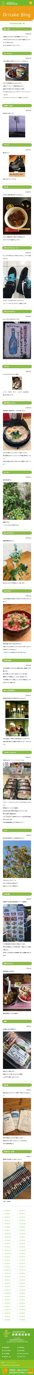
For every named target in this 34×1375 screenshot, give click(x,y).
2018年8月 (22, 1313)
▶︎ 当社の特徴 (6, 1350)
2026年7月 (22, 1210)
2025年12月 (7, 1224)
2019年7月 (22, 1296)
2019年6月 (7, 1300)
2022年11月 (22, 1233)
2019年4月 (7, 1303)
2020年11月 (22, 1270)
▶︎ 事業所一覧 (6, 1356)
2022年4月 (7, 1243)
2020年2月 (7, 1286)
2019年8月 (7, 1296)
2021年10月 (7, 1253)
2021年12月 (7, 1250)
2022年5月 (22, 1240)
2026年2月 (7, 1220)
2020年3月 (22, 1283)
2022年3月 (22, 1243)
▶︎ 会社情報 (5, 1353)
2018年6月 (22, 1316)
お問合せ (3, 1362)
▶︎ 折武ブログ (21, 1356)
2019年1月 (22, 1306)
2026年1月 (22, 1220)
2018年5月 (7, 1320)
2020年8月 (7, 1277)
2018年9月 (7, 1313)
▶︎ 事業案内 (20, 1347)
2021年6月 (7, 1260)
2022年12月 (7, 1233)
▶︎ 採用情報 (20, 1350)
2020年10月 (7, 1273)
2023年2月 (7, 1230)
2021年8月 (7, 1257)
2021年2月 (7, 1267)
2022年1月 (22, 1247)
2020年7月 (22, 1277)
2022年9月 (22, 1237)
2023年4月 (22, 1227)
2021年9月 (22, 1253)
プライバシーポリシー (11, 1362)
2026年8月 (7, 1210)
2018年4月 (22, 1320)
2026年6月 (7, 1214)
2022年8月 (7, 1240)
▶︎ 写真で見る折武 (23, 1353)
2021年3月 (22, 1263)
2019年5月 (22, 1300)
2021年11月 (22, 1250)
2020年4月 (7, 1283)
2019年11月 (22, 1290)
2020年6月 (7, 1280)
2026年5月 (22, 1214)
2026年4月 (7, 1217)
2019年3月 (22, 1303)
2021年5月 (22, 1260)
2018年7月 (7, 1316)
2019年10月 (7, 1293)
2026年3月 (22, 1217)
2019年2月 (7, 1306)
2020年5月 (22, 1280)
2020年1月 (22, 1286)
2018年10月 (22, 1310)
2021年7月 (22, 1257)
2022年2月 (7, 1247)
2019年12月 (7, 1290)
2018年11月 (7, 1310)
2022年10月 (7, 1237)
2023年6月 (7, 1227)
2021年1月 (22, 1267)
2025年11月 (22, 1224)
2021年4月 (7, 1263)
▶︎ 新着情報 (5, 1347)
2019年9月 (22, 1293)
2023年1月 (22, 1230)
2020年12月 (7, 1270)
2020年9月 (22, 1273)
